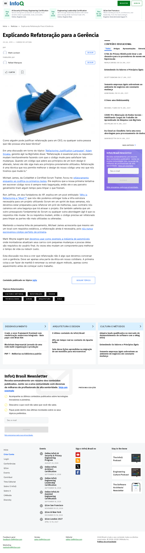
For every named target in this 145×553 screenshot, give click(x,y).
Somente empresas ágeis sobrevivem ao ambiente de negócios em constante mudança (123, 87)
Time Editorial (10, 482)
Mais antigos (128, 145)
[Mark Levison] (5, 53)
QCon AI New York (53, 512)
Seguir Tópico (83, 280)
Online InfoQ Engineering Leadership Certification (50, 481)
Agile (34, 280)
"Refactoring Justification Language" (64, 150)
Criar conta (9, 454)
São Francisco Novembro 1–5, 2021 (124, 436)
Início (5, 26)
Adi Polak (108, 124)
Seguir (90, 53)
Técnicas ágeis (12, 299)
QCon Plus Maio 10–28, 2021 (90, 436)
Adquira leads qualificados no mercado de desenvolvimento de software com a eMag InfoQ (120, 335)
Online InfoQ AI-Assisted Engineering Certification (52, 495)
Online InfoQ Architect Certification (50, 469)
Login (6, 459)
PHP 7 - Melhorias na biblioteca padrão (23, 354)
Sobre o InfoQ (10, 486)
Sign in (137, 3)
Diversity (7, 500)
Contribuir (8, 477)
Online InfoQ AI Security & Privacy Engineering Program (53, 456)
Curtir (12, 72)
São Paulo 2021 (116, 433)
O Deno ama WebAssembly (116, 100)
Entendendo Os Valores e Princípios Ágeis (123, 70)
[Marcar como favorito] (22, 72)
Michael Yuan (110, 108)
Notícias (14, 26)
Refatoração (36, 294)
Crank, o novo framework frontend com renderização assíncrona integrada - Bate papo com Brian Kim (24, 335)
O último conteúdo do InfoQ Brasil (68, 333)
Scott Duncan (110, 77)
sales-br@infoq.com (42, 539)
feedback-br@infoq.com (12, 539)
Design (52, 294)
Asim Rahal (109, 93)
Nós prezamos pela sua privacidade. (122, 187)
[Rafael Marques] (5, 63)
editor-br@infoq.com (74, 539)
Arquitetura (45, 299)
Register (124, 3)
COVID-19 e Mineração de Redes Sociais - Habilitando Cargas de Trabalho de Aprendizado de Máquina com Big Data (123, 117)
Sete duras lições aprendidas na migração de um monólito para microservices (72, 350)
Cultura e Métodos (14, 294)
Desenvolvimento (16, 326)
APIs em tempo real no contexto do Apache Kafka (72, 341)
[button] (123, 180)
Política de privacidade (106, 542)
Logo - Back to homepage (17, 3)
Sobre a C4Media (7, 493)
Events (7, 473)
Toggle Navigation (5, 3)
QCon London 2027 (54, 519)
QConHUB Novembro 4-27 (89, 433)
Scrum (29, 299)
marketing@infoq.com (11, 547)
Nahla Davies (110, 63)
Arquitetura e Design (66, 326)
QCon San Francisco (54, 505)
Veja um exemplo (125, 166)
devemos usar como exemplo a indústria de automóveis (59, 238)
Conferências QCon (9, 466)
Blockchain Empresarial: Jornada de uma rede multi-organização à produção (23, 345)
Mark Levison (14, 53)
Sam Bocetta (110, 138)
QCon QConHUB (95, 393)
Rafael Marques (15, 63)
